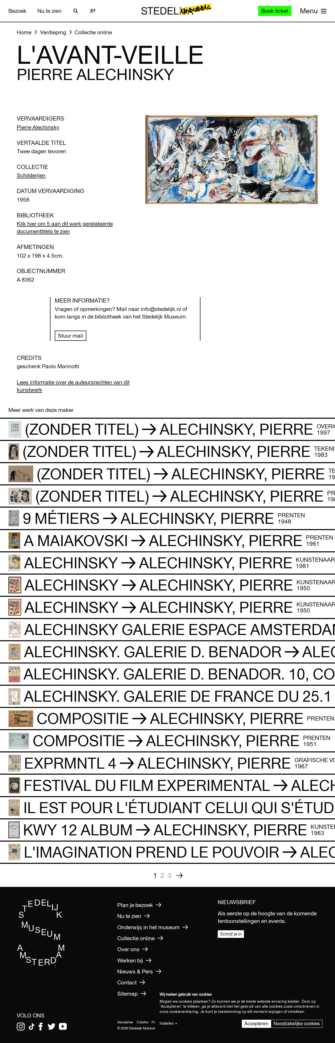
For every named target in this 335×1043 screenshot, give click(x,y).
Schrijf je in (231, 933)
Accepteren (256, 1023)
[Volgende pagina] (179, 875)
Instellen (167, 1023)
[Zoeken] (75, 11)
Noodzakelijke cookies (296, 1023)
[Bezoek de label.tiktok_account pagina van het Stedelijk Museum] (32, 1026)
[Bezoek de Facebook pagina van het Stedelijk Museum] (40, 1026)
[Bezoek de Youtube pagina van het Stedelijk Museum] (63, 1026)
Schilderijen (31, 175)
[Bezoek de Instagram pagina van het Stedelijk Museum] (21, 1026)
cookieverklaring (183, 1012)
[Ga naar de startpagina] (41, 964)
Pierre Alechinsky (38, 127)
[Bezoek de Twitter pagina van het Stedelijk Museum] (51, 1026)
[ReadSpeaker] (92, 11)
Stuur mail (70, 335)
